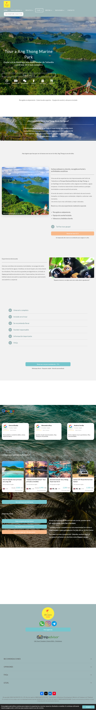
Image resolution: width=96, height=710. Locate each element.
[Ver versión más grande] (71, 267)
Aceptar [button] (88, 707)
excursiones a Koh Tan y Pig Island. (64, 523)
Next (91, 22)
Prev (88, 22)
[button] (47, 168)
